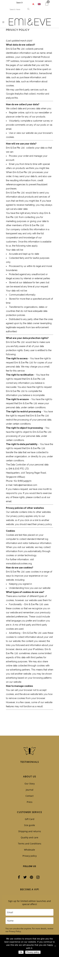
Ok (21, 952)
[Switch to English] (39, 4)
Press (29, 801)
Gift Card (29, 819)
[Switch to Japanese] (33, 4)
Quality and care (29, 837)
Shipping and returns (29, 831)
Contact (29, 795)
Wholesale (29, 849)
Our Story (30, 783)
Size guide (29, 825)
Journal (29, 789)
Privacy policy (29, 855)
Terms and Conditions (29, 843)
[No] (55, 945)
